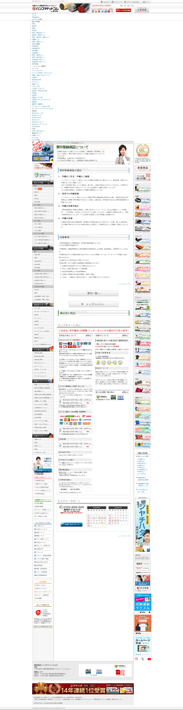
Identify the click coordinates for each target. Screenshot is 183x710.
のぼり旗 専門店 (146, 440)
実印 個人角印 (39, 353)
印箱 (36, 449)
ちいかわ (35, 137)
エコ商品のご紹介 (41, 516)
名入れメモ (36, 120)
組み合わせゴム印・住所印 (143, 257)
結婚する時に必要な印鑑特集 (43, 394)
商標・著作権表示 (41, 568)
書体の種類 (39, 506)
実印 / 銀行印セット (40, 208)
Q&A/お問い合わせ (42, 562)
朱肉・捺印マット (38, 41)
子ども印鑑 (36, 140)
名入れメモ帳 (147, 425)
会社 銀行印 (38, 261)
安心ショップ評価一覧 (43, 545)
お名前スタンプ (146, 271)
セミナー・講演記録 (42, 595)
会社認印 (35, 50)
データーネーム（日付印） (42, 331)
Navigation (35, 17)
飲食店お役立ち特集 (40, 427)
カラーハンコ (38, 366)
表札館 (148, 386)
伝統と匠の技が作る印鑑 (144, 217)
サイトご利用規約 (41, 572)
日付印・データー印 (40, 369)
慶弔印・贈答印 (37, 104)
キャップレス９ (37, 70)
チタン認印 (38, 230)
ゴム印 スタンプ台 (40, 452)
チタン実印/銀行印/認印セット (43, 240)
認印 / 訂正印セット (40, 218)
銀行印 (34, 26)
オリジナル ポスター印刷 (144, 346)
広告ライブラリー (41, 588)
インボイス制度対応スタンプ (43, 344)
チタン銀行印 (38, 227)
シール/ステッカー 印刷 (144, 367)
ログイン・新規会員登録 (43, 555)
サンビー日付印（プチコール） (42, 73)
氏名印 (34, 93)
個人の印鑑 (38, 183)
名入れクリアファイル (39, 124)
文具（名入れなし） (39, 131)
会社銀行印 (36, 48)
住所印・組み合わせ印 (39, 91)
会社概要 (39, 598)
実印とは (142, 461)
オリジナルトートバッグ (144, 411)
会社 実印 (37, 254)
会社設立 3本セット (40, 280)
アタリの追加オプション (43, 490)
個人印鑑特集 (38, 414)
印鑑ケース (36, 39)
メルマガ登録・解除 (42, 559)
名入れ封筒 (36, 126)
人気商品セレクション (41, 407)
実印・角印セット (38, 55)
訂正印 (34, 30)
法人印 (37, 289)
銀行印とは (142, 463)
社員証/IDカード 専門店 (144, 338)
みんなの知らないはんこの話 (142, 491)
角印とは (142, 471)
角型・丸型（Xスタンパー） (41, 75)
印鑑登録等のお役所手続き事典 (142, 479)
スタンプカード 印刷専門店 (143, 331)
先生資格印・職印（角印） (42, 299)
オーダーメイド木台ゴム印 (41, 106)
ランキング (39, 552)
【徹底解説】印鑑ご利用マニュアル (142, 485)
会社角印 (35, 53)
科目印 (34, 95)
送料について (40, 532)
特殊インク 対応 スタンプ (144, 292)
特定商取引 (39, 565)
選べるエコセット (40, 363)
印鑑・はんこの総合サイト (143, 191)
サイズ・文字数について (43, 510)
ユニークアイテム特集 (41, 421)
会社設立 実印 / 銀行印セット (43, 277)
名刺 (33, 128)
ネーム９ (35, 68)
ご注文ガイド (40, 526)
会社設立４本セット (39, 62)
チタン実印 (38, 224)
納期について (40, 536)
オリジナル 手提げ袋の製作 (143, 447)
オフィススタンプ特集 (41, 404)
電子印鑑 (35, 64)
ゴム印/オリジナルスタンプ (143, 250)
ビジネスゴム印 (39, 328)
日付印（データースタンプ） (41, 99)
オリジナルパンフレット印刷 (143, 353)
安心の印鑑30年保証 (42, 487)
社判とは (142, 467)
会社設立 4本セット (40, 283)
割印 (36, 293)
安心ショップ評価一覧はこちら (43, 626)
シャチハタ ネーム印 (145, 243)
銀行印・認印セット (39, 35)
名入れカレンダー (38, 113)
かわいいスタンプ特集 (41, 430)
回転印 (34, 102)
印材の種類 (39, 503)
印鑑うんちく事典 (142, 456)
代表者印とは (143, 469)
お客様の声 (39, 549)
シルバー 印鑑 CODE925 (144, 231)
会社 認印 (37, 264)
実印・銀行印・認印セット (41, 37)
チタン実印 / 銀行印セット (42, 236)
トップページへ (95, 304)
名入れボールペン (38, 122)
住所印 (34, 77)
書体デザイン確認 (41, 484)
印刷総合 (148, 310)
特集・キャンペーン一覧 (42, 384)
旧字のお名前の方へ (42, 513)
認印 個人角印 (39, 359)
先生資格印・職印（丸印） (42, 296)
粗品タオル (147, 418)
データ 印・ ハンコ (145, 264)
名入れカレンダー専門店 (144, 404)
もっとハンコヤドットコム (44, 592)
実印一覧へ (93, 293)
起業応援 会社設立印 (40, 411)
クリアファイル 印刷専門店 (143, 433)
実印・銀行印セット (39, 33)
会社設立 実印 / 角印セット (42, 273)
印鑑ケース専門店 (146, 224)
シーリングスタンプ (40, 372)
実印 (33, 24)
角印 (36, 258)
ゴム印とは (142, 474)
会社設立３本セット (39, 59)
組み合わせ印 (36, 79)
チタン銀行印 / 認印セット (42, 243)
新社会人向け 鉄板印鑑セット (44, 398)
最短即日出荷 (40, 480)
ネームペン (36, 82)
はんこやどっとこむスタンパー (142, 285)
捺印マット (38, 446)
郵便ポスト (147, 393)
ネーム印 (37, 308)
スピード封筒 (147, 324)
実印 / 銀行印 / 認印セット (42, 211)
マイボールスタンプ (40, 376)
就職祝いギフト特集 (40, 401)
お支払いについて (41, 529)
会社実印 (35, 46)
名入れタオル (36, 117)
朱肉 (36, 442)
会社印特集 (38, 417)
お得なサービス (41, 542)
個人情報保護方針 (41, 575)
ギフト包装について (42, 539)
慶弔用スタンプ (39, 338)
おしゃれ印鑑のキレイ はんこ (143, 210)
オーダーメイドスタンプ (42, 311)
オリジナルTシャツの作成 (144, 360)
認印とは (142, 465)
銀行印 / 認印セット (40, 214)
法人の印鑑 (38, 248)
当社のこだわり (41, 585)
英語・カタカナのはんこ (42, 424)
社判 (36, 341)
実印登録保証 (40, 494)
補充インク (36, 84)
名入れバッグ (36, 115)
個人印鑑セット (39, 391)
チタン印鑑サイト (146, 203)
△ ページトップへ (124, 284)
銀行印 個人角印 (39, 356)
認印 (33, 28)
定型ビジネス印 (37, 97)
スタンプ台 (36, 86)
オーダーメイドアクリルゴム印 (42, 108)
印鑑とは (142, 459)
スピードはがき (146, 374)
